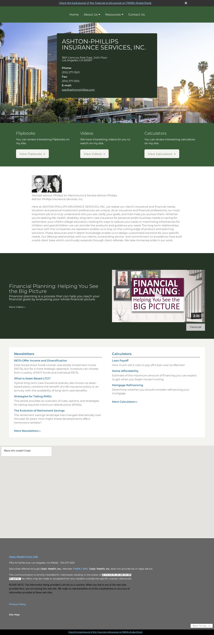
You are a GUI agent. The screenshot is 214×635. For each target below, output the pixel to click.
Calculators (121, 354)
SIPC (85, 568)
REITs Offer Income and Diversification (40, 360)
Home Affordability (125, 371)
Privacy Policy (17, 604)
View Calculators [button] (160, 154)
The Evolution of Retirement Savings (39, 410)
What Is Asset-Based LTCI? (32, 378)
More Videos (17, 307)
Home (74, 14)
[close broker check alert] (186, 3)
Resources (113, 14)
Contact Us (136, 14)
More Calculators (125, 401)
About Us (91, 14)
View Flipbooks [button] (31, 154)
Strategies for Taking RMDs (32, 396)
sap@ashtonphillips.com (78, 89)
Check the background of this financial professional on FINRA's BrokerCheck (105, 3)
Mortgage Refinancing (127, 385)
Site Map (14, 614)
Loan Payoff (120, 360)
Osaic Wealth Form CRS (23, 556)
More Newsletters (27, 430)
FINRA (76, 568)
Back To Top (200, 625)
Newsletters (24, 354)
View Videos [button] (93, 154)
